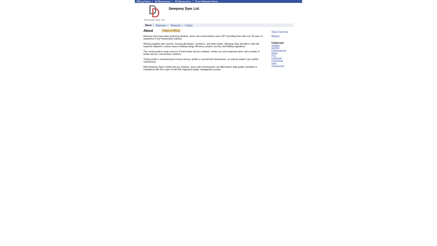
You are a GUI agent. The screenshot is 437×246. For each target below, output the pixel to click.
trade (273, 63)
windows (275, 45)
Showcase (175, 25)
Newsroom (161, 25)
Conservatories (278, 50)
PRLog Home (144, 1)
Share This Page (279, 31)
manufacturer (277, 66)
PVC (273, 55)
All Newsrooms (183, 1)
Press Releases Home (206, 1)
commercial (277, 60)
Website (275, 36)
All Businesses (163, 1)
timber (274, 53)
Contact (189, 25)
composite (276, 58)
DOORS (275, 48)
